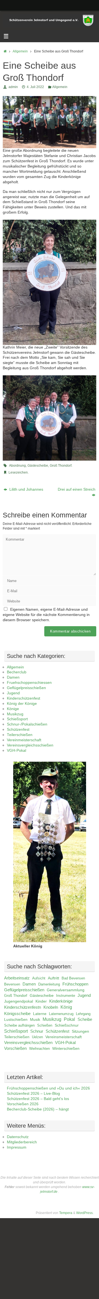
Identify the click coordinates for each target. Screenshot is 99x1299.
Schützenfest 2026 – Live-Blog (33, 1093)
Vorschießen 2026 (22, 1104)
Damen (13, 677)
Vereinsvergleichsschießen (30, 745)
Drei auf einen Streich (76, 489)
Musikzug (15, 714)
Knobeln (50, 1007)
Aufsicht (38, 978)
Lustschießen (16, 1019)
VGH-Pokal (16, 750)
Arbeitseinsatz (17, 978)
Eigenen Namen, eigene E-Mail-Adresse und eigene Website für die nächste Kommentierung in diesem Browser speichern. (46, 614)
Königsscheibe (17, 1013)
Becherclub (16, 672)
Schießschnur (67, 1025)
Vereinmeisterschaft (24, 740)
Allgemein (20, 51)
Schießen (44, 1025)
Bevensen (12, 984)
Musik (35, 1019)
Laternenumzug (61, 1014)
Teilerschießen (19, 735)
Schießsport (17, 719)
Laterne (39, 1013)
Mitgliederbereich (22, 1142)
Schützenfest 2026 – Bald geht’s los (38, 1099)
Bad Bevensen (73, 978)
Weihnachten (39, 1048)
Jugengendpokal (18, 1001)
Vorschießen (15, 1048)
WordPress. (85, 1213)
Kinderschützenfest (23, 698)
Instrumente (65, 995)
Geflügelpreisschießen (26, 688)
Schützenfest (18, 729)
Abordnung (17, 465)
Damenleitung (49, 984)
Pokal (69, 1019)
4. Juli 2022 (35, 87)
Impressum (16, 1147)
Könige (13, 709)
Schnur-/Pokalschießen (27, 724)
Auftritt (53, 978)
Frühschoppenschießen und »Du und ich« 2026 (48, 1088)
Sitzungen (80, 1031)
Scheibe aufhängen (19, 1025)
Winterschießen (65, 1048)
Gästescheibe (38, 465)
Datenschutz (18, 1137)
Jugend (13, 693)
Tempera (65, 1213)
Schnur (36, 1031)
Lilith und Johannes (25, 489)
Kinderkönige (61, 1001)
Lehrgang (83, 1014)
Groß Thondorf (61, 465)
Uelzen (37, 1037)
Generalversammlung (65, 990)
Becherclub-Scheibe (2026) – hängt (38, 1109)
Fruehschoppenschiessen (29, 683)
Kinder (41, 1001)
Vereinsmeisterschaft (63, 1037)
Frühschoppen (75, 984)
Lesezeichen (18, 472)
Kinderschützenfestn (22, 1007)
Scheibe (85, 1019)
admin (13, 87)
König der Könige (22, 704)
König (66, 1007)
